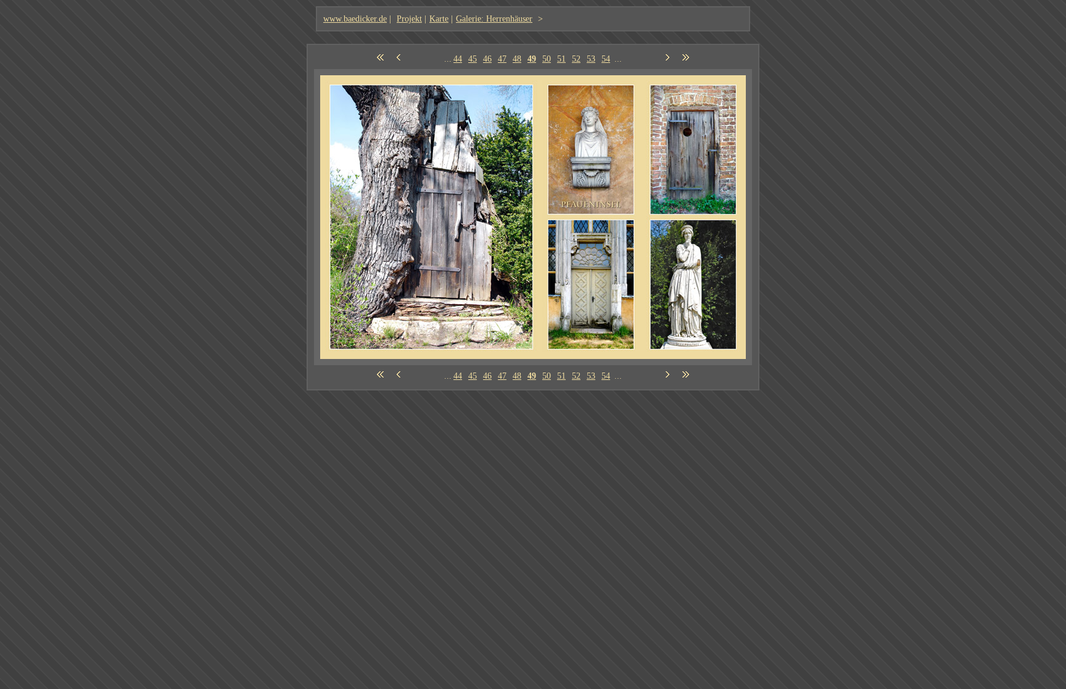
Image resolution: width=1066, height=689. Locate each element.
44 (457, 59)
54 (605, 59)
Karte (438, 18)
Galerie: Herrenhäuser (494, 18)
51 (561, 59)
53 (591, 59)
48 (517, 59)
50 (546, 59)
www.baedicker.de (355, 18)
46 (487, 59)
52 (576, 59)
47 (502, 59)
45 (472, 59)
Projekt (409, 18)
